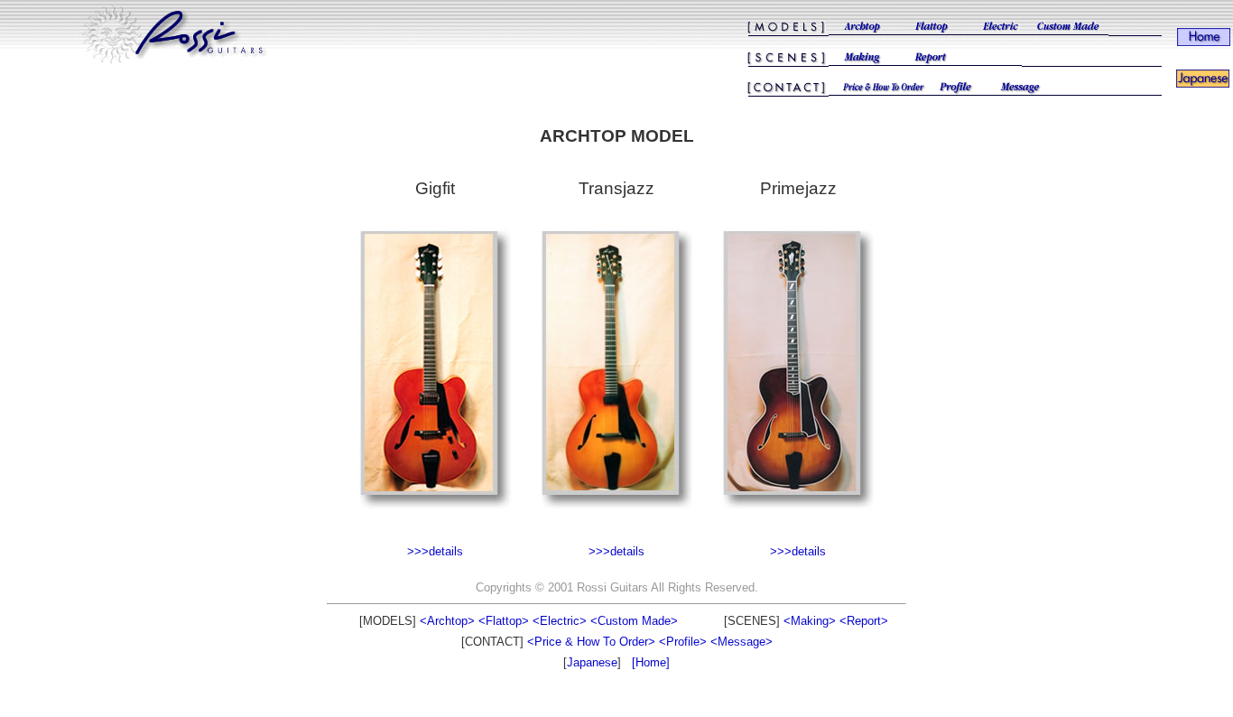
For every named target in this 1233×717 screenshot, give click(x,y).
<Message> (741, 641)
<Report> (863, 621)
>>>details (435, 551)
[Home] (651, 662)
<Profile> (683, 641)
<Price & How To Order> (591, 641)
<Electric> (560, 621)
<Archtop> (447, 621)
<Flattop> (503, 621)
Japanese (592, 662)
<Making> (809, 621)
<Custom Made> (634, 621)
